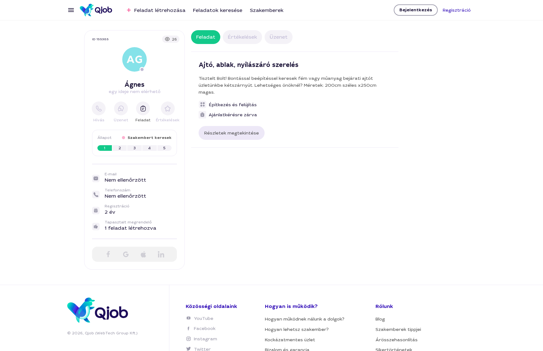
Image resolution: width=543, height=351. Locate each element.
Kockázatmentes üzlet (290, 340)
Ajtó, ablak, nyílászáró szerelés (249, 65)
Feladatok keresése (217, 10)
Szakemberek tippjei (398, 329)
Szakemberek (266, 10)
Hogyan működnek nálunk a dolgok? (304, 319)
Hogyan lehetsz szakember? (297, 329)
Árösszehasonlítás (397, 340)
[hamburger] (71, 10)
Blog (380, 319)
